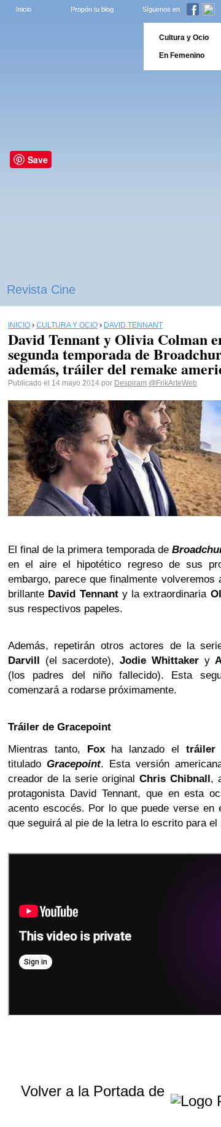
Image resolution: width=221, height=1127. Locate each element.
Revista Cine (41, 289)
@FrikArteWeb (173, 383)
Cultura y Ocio (184, 37)
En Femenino (181, 55)
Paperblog (68, 46)
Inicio (23, 9)
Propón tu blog (92, 9)
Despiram (130, 383)
